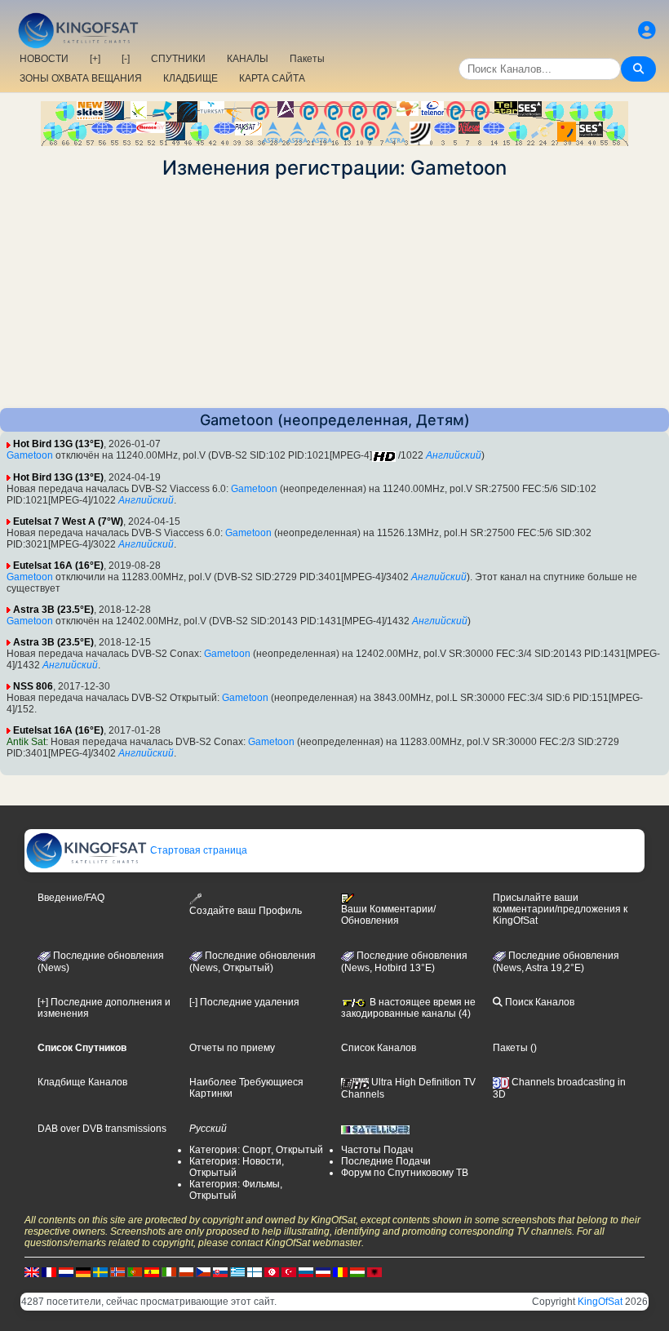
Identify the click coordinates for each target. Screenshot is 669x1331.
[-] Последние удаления (244, 1002)
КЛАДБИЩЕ (190, 78)
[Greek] (237, 1271)
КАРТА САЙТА (272, 78)
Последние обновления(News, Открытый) (252, 962)
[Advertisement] (334, 294)
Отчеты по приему (232, 1048)
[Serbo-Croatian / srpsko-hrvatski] (323, 1271)
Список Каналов (378, 1048)
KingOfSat (600, 1301)
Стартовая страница (197, 850)
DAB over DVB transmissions (102, 1128)
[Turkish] (288, 1271)
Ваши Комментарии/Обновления (388, 914)
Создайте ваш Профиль (245, 910)
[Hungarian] (357, 1271)
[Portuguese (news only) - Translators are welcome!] (134, 1271)
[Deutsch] (83, 1271)
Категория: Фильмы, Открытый (235, 1189)
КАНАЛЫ (247, 58)
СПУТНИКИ (178, 58)
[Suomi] (254, 1271)
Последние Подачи (386, 1161)
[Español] (151, 1271)
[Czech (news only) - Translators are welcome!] (203, 1271)
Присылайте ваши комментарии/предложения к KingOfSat (560, 909)
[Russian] (306, 1271)
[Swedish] (100, 1271)
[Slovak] (220, 1271)
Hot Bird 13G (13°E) (58, 444)
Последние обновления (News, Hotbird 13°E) (404, 962)
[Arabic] (271, 1271)
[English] (31, 1271)
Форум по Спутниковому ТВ (404, 1172)
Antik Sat (26, 742)
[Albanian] (374, 1271)
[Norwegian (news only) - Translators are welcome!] (117, 1271)
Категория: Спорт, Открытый (256, 1150)
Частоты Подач (377, 1150)
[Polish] (186, 1271)
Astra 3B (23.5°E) (53, 609)
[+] (95, 58)
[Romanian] (340, 1271)
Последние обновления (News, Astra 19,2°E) (556, 962)
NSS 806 (33, 686)
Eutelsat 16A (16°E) (58, 565)
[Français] (49, 1271)
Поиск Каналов (538, 1002)
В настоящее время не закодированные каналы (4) (408, 1007)
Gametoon (30, 455)
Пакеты (307, 58)
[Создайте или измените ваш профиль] (647, 30)
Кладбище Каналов (82, 1082)
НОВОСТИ (44, 58)
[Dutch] (66, 1271)
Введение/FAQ (71, 897)
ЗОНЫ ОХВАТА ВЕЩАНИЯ (81, 78)
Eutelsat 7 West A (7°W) (68, 521)
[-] (126, 58)
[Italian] (169, 1271)
